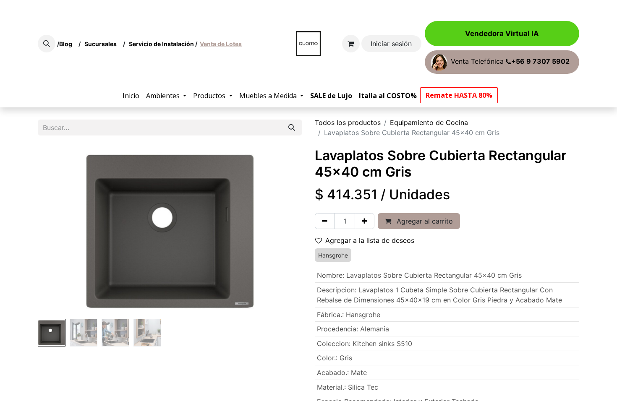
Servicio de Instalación (161, 43)
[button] (46, 43)
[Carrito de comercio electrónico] (351, 43)
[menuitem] (131, 95)
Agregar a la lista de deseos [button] (369, 240)
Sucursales (102, 43)
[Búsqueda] (291, 127)
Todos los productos (348, 122)
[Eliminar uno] (325, 221)
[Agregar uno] (364, 221)
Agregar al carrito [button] (424, 221)
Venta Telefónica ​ (510, 61)
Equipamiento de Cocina (429, 122)
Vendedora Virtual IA (502, 33)
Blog (67, 43)
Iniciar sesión (391, 43)
